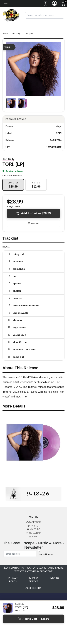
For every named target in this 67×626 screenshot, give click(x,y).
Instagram (34, 533)
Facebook (35, 522)
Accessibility (33, 588)
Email (34, 536)
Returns (54, 578)
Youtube (34, 529)
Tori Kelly (15, 33)
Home (5, 33)
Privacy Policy (13, 580)
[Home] (11, 15)
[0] (63, 4)
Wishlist (35, 223)
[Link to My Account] (54, 4)
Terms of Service (33, 580)
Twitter (34, 526)
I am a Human (45, 554)
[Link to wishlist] (45, 4)
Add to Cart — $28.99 (36, 213)
